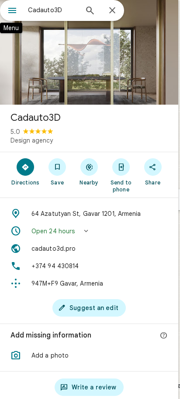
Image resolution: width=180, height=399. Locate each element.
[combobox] (53, 10)
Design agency (31, 140)
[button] (89, 231)
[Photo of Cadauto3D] (89, 52)
